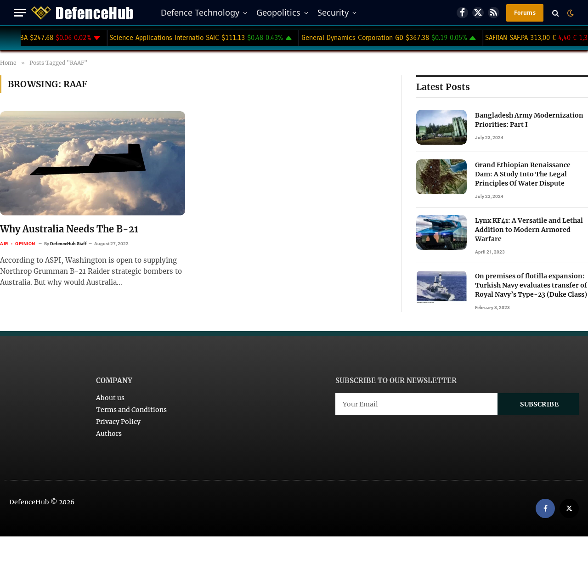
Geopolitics (278, 12)
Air (4, 243)
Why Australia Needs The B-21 (69, 229)
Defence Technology (200, 12)
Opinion (25, 243)
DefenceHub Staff (68, 243)
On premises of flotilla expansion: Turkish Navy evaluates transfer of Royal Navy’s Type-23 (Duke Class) (531, 285)
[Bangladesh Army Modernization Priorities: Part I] (441, 127)
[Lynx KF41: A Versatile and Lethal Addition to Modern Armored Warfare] (441, 232)
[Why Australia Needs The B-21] (92, 163)
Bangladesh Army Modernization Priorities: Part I (529, 120)
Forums (525, 13)
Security (333, 12)
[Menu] (20, 12)
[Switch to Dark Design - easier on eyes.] (569, 13)
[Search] (555, 12)
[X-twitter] (569, 508)
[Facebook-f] (545, 508)
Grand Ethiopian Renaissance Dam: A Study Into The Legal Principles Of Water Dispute (523, 174)
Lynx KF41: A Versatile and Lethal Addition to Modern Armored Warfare (529, 229)
